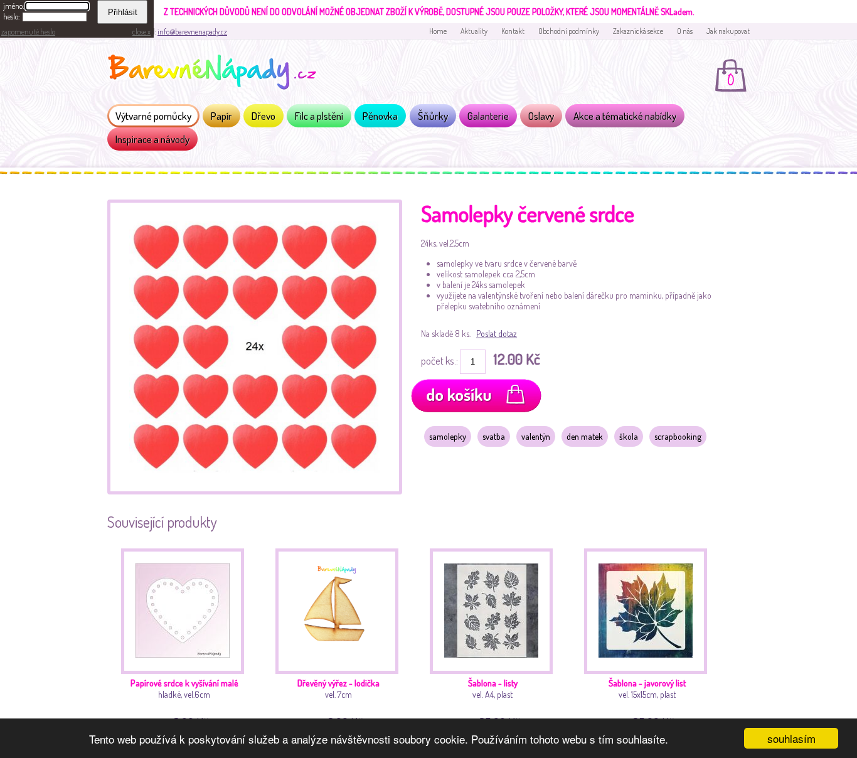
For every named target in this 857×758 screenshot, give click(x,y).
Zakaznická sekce (638, 31)
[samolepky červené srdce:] (254, 491)
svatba (493, 436)
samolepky (447, 436)
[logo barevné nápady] (215, 74)
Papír (221, 115)
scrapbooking (677, 436)
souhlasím (791, 738)
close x (141, 31)
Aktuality (473, 31)
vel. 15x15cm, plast (647, 701)
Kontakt (512, 31)
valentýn (535, 436)
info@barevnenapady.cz (192, 31)
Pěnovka (380, 115)
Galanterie (488, 115)
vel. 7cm (338, 701)
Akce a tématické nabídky (624, 115)
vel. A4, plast (494, 701)
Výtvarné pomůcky (153, 115)
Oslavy (541, 115)
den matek (585, 436)
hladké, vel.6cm (184, 701)
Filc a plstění (319, 115)
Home (438, 31)
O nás (685, 31)
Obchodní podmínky (568, 31)
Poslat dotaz (496, 333)
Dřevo (263, 115)
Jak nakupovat (728, 31)
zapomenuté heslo (28, 31)
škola (628, 436)
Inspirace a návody (152, 139)
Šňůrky (433, 115)
